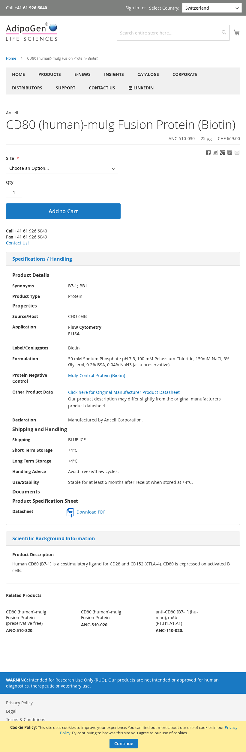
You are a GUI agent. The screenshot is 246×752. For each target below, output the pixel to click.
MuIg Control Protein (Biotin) (96, 375)
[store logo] (31, 31)
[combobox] (173, 33)
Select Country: (164, 8)
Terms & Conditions (25, 719)
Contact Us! (17, 243)
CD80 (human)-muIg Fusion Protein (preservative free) (26, 617)
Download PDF (90, 512)
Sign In (132, 7)
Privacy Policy (19, 703)
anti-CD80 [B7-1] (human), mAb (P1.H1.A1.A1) (177, 617)
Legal (11, 711)
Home (11, 58)
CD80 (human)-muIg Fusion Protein (101, 614)
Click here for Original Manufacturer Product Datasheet (124, 392)
